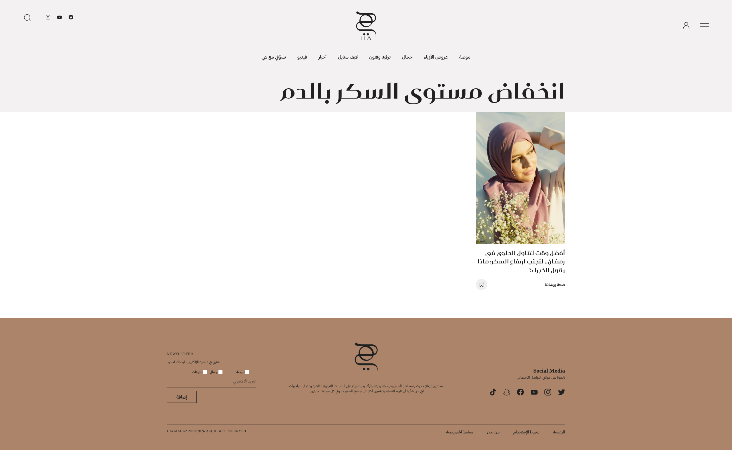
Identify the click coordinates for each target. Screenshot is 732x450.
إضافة (181, 396)
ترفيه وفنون (380, 56)
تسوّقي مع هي (274, 56)
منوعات (197, 372)
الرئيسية (559, 431)
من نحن (493, 431)
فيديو (302, 56)
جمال (407, 56)
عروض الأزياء (436, 56)
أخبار (323, 56)
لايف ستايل (348, 56)
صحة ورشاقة (555, 284)
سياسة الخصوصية (459, 431)
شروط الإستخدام (526, 431)
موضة (464, 56)
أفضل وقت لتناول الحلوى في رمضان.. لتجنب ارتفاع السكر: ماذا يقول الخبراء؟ (521, 261)
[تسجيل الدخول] (686, 25)
